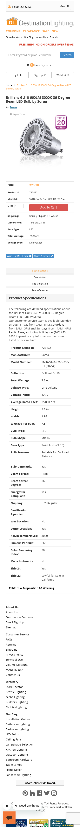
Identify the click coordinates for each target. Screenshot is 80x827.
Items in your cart (42, 65)
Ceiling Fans (14, 739)
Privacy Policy (14, 654)
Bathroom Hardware (19, 759)
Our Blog (29, 37)
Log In (16, 75)
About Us (41, 37)
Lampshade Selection (20, 744)
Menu (65, 7)
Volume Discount (17, 665)
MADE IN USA (14, 670)
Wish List (62, 75)
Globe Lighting (15, 697)
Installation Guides (18, 719)
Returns (11, 644)
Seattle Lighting (16, 692)
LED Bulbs (12, 734)
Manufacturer (40, 290)
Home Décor (14, 770)
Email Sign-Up (15, 622)
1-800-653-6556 (21, 7)
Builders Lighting (17, 702)
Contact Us (13, 675)
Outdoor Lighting (17, 754)
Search (67, 55)
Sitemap (11, 627)
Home (9, 85)
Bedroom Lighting (17, 729)
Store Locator (13, 37)
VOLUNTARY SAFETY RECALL (40, 782)
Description (40, 277)
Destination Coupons (19, 617)
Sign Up (38, 75)
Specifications (40, 270)
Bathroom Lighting (18, 724)
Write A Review (42, 256)
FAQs (9, 639)
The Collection (40, 283)
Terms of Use (14, 659)
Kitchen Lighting (16, 749)
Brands (54, 37)
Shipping (11, 649)
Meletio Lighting (16, 707)
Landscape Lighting (18, 775)
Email (25, 256)
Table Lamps (14, 765)
